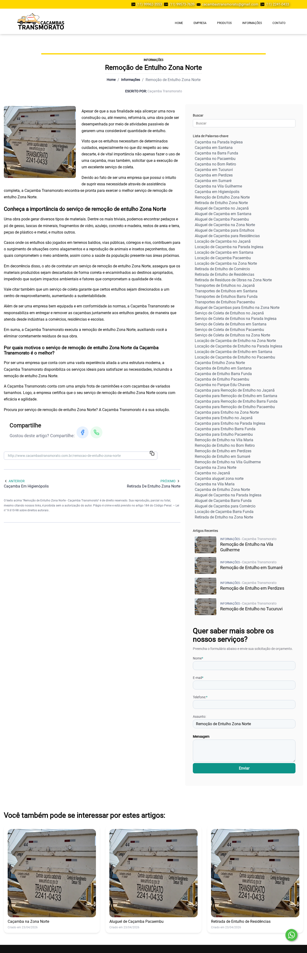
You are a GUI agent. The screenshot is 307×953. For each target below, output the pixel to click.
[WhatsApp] (96, 432)
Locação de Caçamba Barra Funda (224, 511)
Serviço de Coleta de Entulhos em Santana (230, 324)
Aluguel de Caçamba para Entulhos (224, 230)
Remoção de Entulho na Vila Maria (224, 440)
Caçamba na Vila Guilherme (218, 186)
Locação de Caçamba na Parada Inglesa (229, 247)
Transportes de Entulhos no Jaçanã (225, 285)
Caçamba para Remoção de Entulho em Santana (236, 396)
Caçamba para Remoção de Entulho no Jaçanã (235, 390)
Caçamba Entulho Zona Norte (220, 362)
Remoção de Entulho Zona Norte (222, 197)
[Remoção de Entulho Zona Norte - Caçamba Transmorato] (41, 21)
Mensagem (201, 736)
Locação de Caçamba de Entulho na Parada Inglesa (238, 346)
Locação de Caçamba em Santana (224, 252)
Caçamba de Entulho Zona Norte (222, 489)
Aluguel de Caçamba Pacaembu (222, 219)
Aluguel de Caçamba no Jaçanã (222, 208)
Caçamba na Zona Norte (215, 467)
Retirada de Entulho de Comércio (222, 269)
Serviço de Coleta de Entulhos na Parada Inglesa (236, 318)
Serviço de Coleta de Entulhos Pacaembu (229, 329)
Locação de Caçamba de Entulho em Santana (233, 351)
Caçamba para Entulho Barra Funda (225, 429)
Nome (198, 658)
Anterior (17, 481)
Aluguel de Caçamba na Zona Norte (225, 225)
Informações (252, 23)
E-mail (198, 678)
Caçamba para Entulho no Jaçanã (224, 418)
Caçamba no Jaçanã (212, 473)
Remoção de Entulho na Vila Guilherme (228, 462)
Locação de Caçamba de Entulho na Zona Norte (235, 340)
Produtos (224, 23)
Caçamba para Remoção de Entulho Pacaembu (235, 407)
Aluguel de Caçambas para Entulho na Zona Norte (237, 307)
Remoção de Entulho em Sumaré (222, 456)
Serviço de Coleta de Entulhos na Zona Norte (232, 335)
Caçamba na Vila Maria (215, 484)
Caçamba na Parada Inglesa (219, 142)
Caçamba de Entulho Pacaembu (222, 379)
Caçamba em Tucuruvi (214, 169)
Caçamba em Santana (214, 147)
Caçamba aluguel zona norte (219, 478)
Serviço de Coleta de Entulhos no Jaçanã (229, 313)
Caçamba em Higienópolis (217, 191)
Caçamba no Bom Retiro (215, 164)
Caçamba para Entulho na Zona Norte (227, 412)
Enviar (244, 768)
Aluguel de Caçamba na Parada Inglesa (228, 495)
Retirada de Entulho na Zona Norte (224, 517)
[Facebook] (83, 432)
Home (179, 23)
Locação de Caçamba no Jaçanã (223, 241)
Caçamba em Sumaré (213, 180)
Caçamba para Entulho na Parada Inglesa (230, 423)
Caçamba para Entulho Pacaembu (224, 434)
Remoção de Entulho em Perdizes (223, 451)
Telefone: (200, 697)
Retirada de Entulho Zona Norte (221, 202)
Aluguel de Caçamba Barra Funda (223, 500)
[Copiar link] (152, 454)
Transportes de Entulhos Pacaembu (225, 302)
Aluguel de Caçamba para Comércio (225, 506)
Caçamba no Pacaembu (215, 158)
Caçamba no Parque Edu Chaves (222, 384)
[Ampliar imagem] (40, 142)
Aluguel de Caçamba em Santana (223, 214)
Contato (278, 23)
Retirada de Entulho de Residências (224, 274)
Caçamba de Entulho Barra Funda (223, 373)
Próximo (168, 481)
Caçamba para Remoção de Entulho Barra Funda (236, 401)
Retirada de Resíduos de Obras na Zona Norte (233, 280)
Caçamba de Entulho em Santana (223, 368)
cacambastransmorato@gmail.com (230, 4)
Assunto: (199, 716)
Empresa (200, 23)
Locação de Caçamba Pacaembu (223, 258)
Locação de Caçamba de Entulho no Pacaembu (235, 357)
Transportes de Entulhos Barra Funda (226, 296)
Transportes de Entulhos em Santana (226, 291)
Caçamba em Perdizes (214, 175)
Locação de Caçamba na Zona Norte (226, 263)
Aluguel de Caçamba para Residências (227, 236)
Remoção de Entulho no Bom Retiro (225, 445)
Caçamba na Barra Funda (216, 153)
